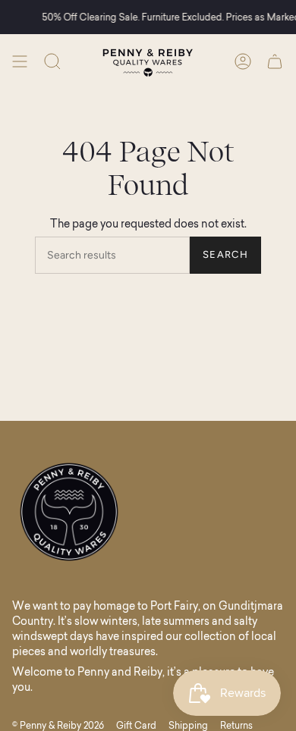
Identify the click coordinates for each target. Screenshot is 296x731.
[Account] (243, 61)
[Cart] (275, 61)
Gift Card (136, 725)
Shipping (188, 725)
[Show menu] (19, 61)
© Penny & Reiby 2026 (58, 725)
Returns (236, 725)
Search (225, 254)
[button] (52, 61)
